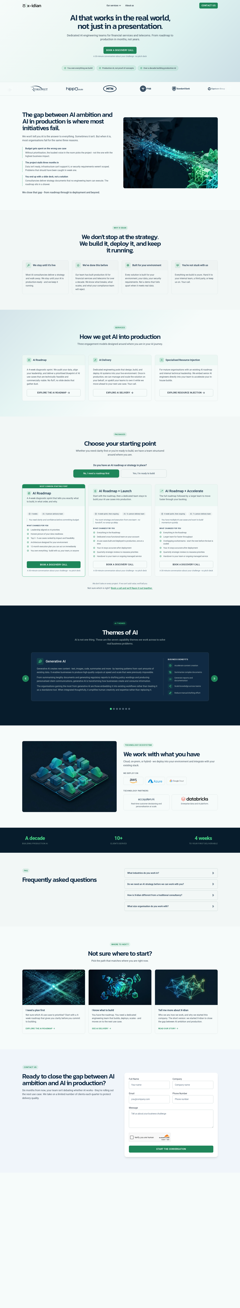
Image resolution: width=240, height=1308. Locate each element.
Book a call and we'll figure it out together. (131, 588)
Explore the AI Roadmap (52, 392)
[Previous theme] (25, 678)
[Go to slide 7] (129, 709)
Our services (112, 5)
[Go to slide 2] (114, 709)
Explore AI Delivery (118, 392)
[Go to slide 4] (120, 709)
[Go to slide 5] (123, 709)
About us (129, 5)
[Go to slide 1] (111, 709)
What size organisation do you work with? (148, 906)
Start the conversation (171, 1149)
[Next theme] (214, 678)
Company (177, 1079)
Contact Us (209, 5)
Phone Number (179, 1093)
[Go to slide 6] (126, 709)
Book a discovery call (120, 50)
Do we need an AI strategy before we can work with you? (155, 884)
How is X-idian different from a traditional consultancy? (154, 895)
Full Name (134, 1079)
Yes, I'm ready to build (144, 473)
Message (133, 1107)
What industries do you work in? (143, 873)
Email (131, 1093)
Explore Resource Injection (184, 392)
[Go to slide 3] (117, 709)
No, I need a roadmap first (96, 473)
